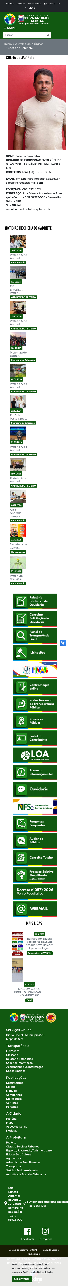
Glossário (12, 1054)
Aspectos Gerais (16, 1126)
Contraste (50, 3)
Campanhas (14, 1094)
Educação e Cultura (18, 1154)
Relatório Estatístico (19, 1058)
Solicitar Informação (19, 1062)
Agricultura (13, 1158)
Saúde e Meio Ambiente (21, 1170)
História (11, 1118)
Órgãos (38, 43)
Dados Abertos (15, 1070)
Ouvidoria (21, 3)
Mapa (9, 1122)
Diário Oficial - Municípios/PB (25, 1034)
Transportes (13, 1166)
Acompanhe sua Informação (24, 1066)
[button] (47, 35)
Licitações (12, 1050)
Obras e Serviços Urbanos (22, 1146)
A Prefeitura (23, 43)
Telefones (9, 3)
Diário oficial (14, 1098)
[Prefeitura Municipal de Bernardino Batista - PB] (27, 19)
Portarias (12, 1106)
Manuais (11, 1090)
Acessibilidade (34, 3)
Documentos (14, 1082)
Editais (10, 1086)
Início (8, 43)
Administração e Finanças (23, 1162)
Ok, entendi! (22, 1278)
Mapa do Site (14, 1038)
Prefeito (11, 1142)
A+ (59, 3)
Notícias (11, 1130)
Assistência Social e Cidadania (26, 1174)
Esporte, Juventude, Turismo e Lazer (29, 1150)
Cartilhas (12, 1102)
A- (26, 8)
